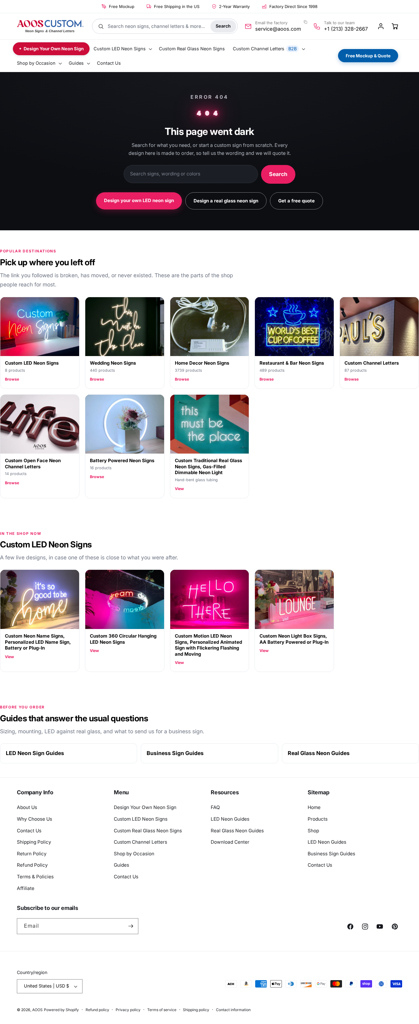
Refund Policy (32, 865)
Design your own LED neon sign (139, 200)
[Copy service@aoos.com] (305, 22)
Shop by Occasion (134, 854)
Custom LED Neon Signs (140, 819)
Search (223, 26)
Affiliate (25, 888)
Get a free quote (296, 201)
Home (314, 807)
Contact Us (29, 831)
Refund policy (97, 1009)
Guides (121, 865)
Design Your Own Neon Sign (145, 807)
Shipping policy (196, 1009)
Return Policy (32, 854)
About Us (27, 807)
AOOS (37, 1009)
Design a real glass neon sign (226, 201)
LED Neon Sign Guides (35, 753)
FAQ (215, 807)
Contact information (233, 1009)
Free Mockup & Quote (368, 55)
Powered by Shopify (61, 1009)
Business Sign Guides (175, 753)
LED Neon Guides (230, 819)
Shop (313, 831)
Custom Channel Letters (140, 842)
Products (318, 819)
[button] (122, 49)
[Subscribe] (130, 926)
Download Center (230, 842)
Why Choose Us (34, 819)
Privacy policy (128, 1009)
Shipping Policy (34, 842)
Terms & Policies (35, 877)
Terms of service (161, 1009)
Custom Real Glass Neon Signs (148, 831)
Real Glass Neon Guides (319, 753)
